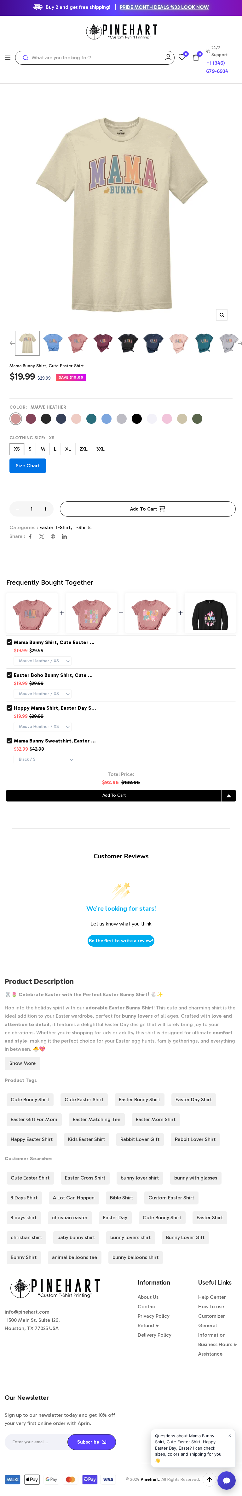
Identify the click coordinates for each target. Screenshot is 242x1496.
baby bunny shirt (76, 1237)
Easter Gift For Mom (34, 1119)
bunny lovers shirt (130, 1237)
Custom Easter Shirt (171, 1198)
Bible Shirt (121, 1198)
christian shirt (26, 1237)
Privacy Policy (154, 1316)
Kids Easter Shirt (86, 1139)
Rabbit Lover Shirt (195, 1139)
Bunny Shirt (24, 1257)
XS (17, 449)
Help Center (212, 1297)
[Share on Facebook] (30, 536)
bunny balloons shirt (135, 1257)
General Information (212, 1330)
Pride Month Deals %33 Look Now (164, 7)
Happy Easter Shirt (32, 1139)
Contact (147, 1307)
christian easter (70, 1218)
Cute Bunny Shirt (30, 1100)
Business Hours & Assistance (217, 1349)
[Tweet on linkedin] (64, 536)
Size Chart (28, 466)
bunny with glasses (195, 1178)
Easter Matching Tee (96, 1119)
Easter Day (115, 1218)
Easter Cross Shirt (85, 1178)
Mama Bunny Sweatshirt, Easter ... (55, 741)
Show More (22, 1063)
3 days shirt (24, 1218)
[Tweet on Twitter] (41, 536)
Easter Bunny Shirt (139, 1100)
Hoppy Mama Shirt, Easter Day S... (55, 708)
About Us (148, 1297)
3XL (100, 449)
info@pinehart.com (27, 1312)
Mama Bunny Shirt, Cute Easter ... (54, 642)
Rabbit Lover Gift (139, 1139)
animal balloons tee (74, 1257)
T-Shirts (82, 527)
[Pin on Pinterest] (52, 536)
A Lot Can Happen (74, 1198)
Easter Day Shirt (194, 1100)
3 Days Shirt (24, 1198)
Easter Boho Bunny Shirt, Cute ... (53, 675)
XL (68, 449)
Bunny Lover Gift (185, 1237)
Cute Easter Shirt (84, 1100)
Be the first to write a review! (121, 941)
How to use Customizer (211, 1311)
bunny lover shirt (140, 1178)
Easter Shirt (210, 1218)
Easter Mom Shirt (156, 1119)
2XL (84, 449)
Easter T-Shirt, (56, 527)
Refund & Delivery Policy (154, 1330)
